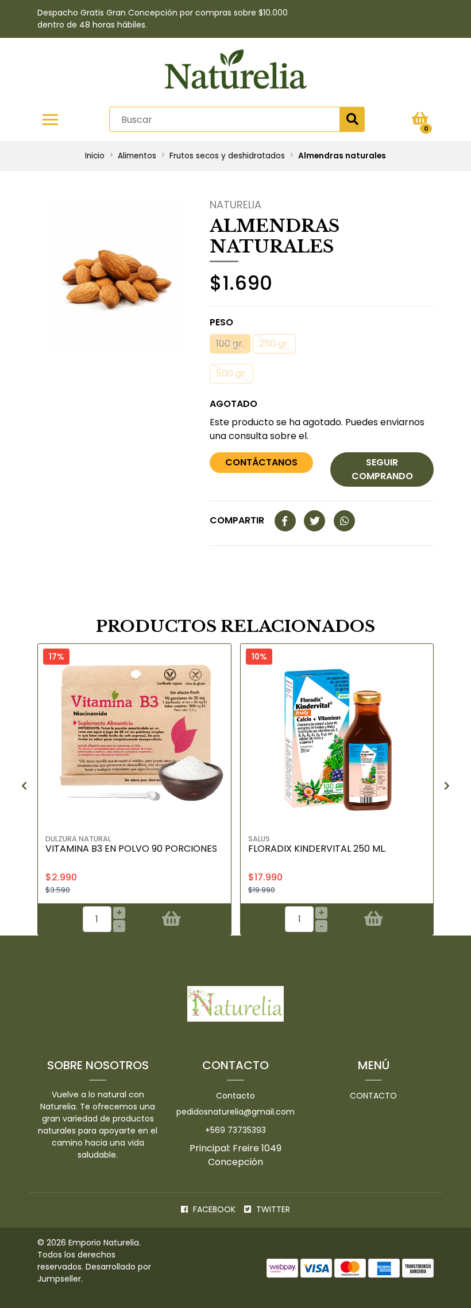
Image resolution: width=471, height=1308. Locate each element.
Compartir (237, 520)
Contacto (235, 1095)
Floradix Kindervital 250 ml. (317, 848)
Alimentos (137, 155)
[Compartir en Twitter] (314, 521)
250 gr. (274, 343)
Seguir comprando (382, 469)
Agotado (233, 403)
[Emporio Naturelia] (235, 72)
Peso (221, 322)
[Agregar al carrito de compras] (171, 919)
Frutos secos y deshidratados (227, 155)
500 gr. (231, 373)
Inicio (95, 155)
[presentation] (24, 786)
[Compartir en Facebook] (285, 521)
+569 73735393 (235, 1130)
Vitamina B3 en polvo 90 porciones (131, 848)
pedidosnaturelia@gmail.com (235, 1111)
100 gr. (230, 343)
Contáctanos (261, 462)
